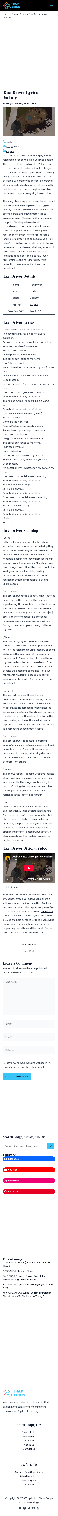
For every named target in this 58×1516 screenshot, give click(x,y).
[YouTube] (20, 1508)
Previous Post (29, 945)
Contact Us (47, 911)
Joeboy (10, 142)
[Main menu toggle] (51, 6)
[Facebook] (38, 1508)
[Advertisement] (29, 49)
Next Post (29, 951)
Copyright (29, 1440)
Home (6, 14)
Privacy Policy (29, 1432)
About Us (29, 1444)
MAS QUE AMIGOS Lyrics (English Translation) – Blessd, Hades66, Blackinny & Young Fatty (28, 1294)
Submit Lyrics (29, 1480)
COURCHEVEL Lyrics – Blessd (18, 1271)
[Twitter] (29, 1508)
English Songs (19, 14)
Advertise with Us (29, 1476)
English (10, 151)
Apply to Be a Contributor (29, 1472)
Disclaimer (29, 1436)
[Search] (50, 1146)
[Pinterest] (24, 1508)
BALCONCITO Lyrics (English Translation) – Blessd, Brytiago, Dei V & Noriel (26, 1277)
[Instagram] (33, 1508)
